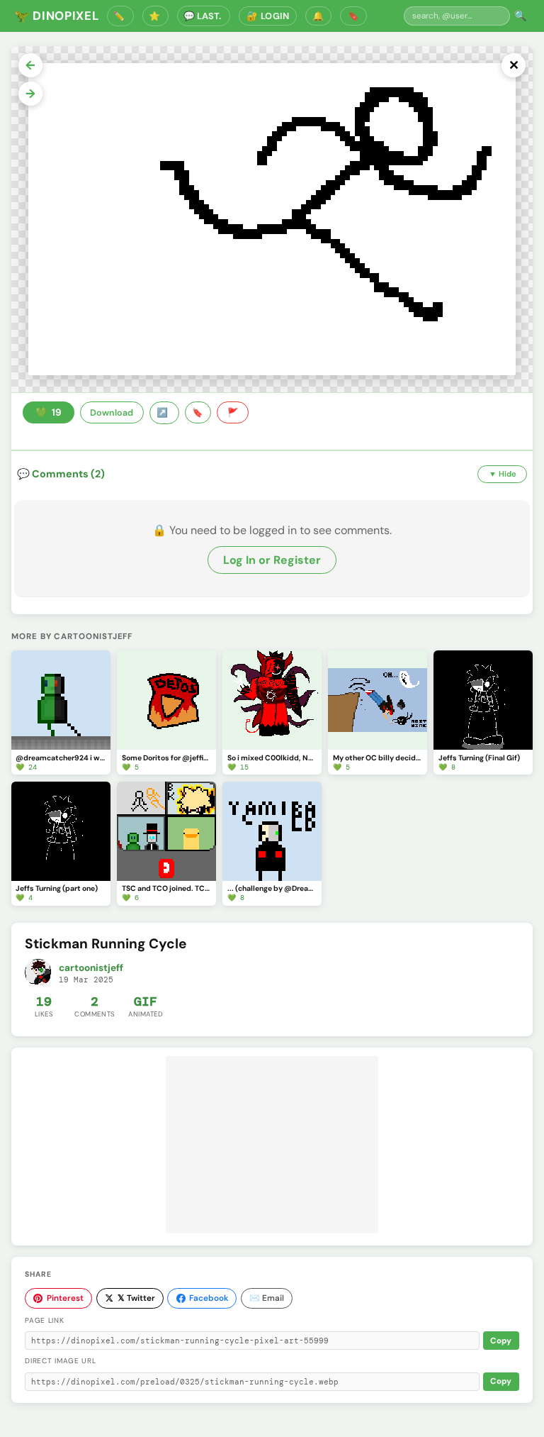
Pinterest (65, 1298)
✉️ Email (266, 1298)
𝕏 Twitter (136, 1298)
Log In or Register (272, 560)
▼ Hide (502, 474)
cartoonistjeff (91, 968)
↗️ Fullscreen (164, 412)
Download (111, 412)
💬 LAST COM (203, 16)
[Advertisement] (272, 1144)
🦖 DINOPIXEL (56, 15)
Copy (500, 1341)
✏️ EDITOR (120, 16)
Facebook (208, 1298)
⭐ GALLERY (155, 16)
